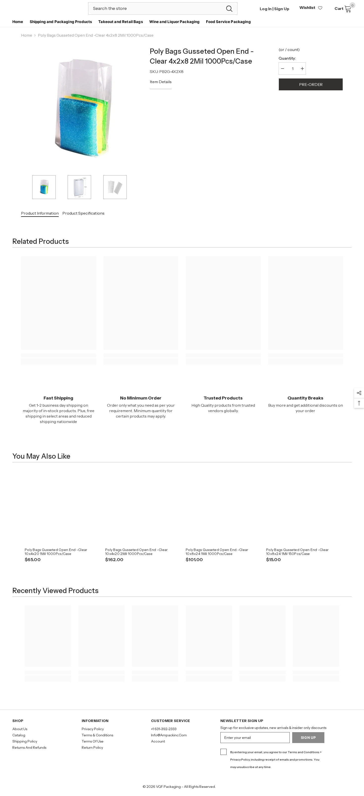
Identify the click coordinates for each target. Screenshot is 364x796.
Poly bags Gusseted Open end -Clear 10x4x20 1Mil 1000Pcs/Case (56, 552)
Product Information (40, 213)
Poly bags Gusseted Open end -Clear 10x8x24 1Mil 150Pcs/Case (297, 552)
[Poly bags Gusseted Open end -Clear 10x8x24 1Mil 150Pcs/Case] (302, 507)
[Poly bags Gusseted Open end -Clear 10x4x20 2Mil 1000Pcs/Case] (141, 507)
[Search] (162, 8)
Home (26, 35)
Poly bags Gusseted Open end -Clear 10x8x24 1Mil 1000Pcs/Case (217, 552)
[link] (58, 355)
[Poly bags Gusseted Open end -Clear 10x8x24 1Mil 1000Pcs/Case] (222, 507)
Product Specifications (83, 213)
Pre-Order (311, 84)
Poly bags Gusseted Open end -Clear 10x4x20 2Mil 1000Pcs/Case (136, 552)
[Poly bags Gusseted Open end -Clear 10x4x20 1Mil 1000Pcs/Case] (61, 507)
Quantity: (287, 58)
